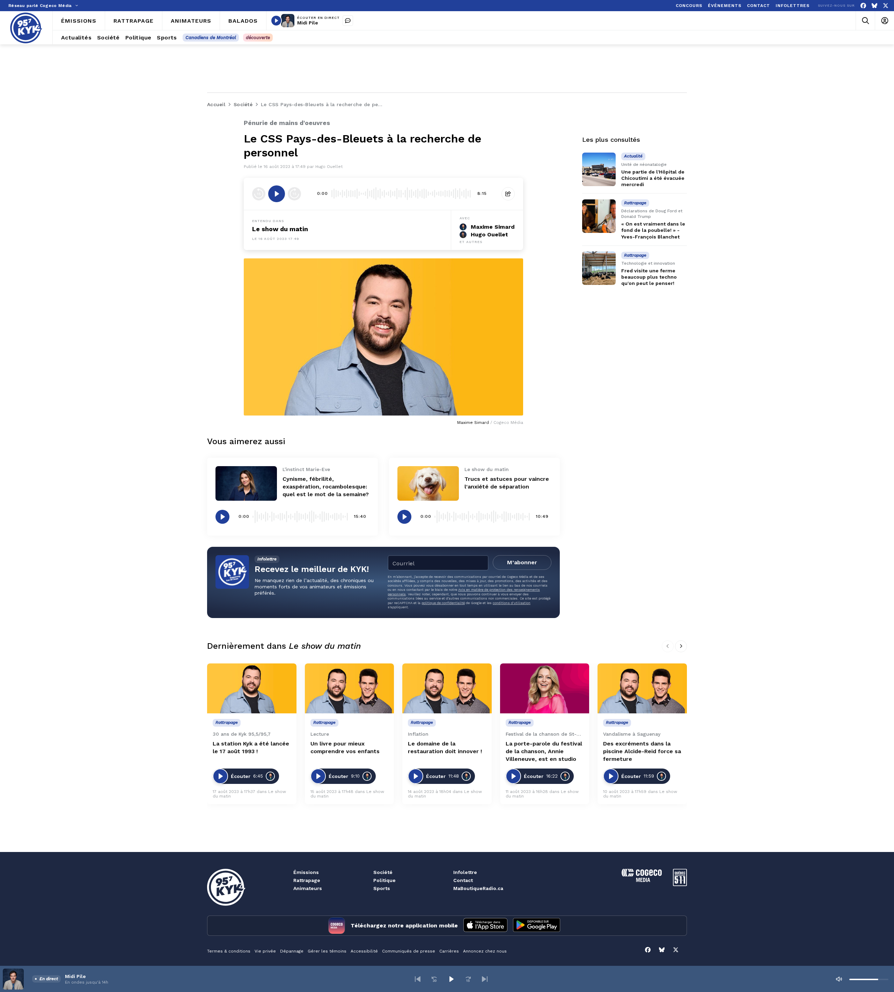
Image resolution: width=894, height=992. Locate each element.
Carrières (449, 951)
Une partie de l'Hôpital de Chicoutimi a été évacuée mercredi (652, 178)
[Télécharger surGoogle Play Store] (536, 925)
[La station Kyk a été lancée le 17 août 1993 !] (251, 688)
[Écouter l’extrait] (276, 193)
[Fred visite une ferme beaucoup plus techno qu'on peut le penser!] (599, 268)
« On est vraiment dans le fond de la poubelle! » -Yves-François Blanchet (653, 230)
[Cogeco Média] (642, 880)
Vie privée (265, 951)
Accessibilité (364, 951)
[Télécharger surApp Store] (485, 925)
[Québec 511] (680, 884)
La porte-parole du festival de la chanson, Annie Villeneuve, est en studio (544, 751)
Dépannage (291, 951)
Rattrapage (306, 880)
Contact (463, 880)
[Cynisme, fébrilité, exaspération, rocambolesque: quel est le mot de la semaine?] (246, 483)
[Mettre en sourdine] (839, 979)
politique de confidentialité (443, 603)
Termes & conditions (228, 951)
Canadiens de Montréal (210, 37)
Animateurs (307, 888)
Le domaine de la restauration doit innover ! (445, 747)
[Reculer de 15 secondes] (258, 193)
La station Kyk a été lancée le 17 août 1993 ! (251, 747)
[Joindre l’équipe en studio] (348, 20)
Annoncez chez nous (485, 951)
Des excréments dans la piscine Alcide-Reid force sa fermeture (642, 751)
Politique (384, 880)
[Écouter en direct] (276, 20)
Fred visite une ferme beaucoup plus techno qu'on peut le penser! (649, 277)
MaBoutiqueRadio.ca (478, 888)
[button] (418, 979)
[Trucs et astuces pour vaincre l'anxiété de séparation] (428, 483)
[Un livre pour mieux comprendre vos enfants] (349, 688)
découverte (258, 37)
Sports (381, 888)
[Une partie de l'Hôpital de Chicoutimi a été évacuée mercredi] (599, 169)
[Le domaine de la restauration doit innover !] (447, 688)
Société (383, 872)
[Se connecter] (884, 20)
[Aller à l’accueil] (26, 28)
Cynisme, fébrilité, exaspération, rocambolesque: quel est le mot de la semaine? (326, 487)
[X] (885, 5)
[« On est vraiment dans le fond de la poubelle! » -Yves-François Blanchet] (599, 216)
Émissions (306, 872)
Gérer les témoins (327, 951)
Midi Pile (307, 22)
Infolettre (465, 872)
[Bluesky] (874, 5)
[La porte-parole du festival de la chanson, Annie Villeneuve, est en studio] (544, 688)
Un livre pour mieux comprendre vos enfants (345, 747)
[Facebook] (863, 5)
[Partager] (508, 193)
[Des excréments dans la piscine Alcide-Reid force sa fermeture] (642, 688)
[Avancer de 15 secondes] (294, 193)
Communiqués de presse (408, 951)
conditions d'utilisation (511, 603)
